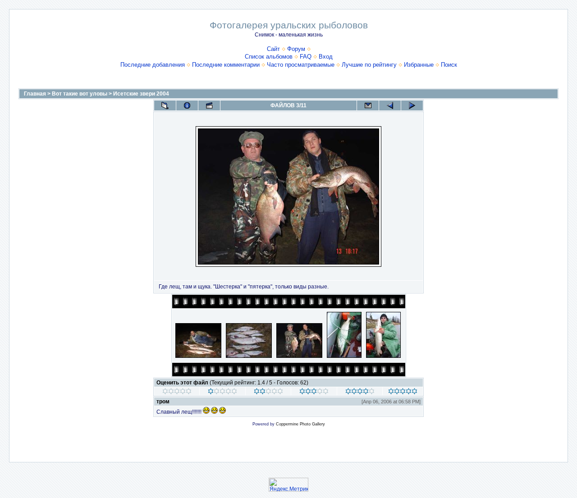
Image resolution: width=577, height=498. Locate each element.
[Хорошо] (314, 392)
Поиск (449, 64)
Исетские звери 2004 (141, 94)
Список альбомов (269, 56)
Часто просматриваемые (300, 64)
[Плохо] (222, 392)
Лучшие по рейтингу (369, 64)
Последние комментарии (226, 64)
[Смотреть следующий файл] (412, 105)
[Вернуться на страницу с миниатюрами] (165, 105)
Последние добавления (152, 64)
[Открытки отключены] (368, 105)
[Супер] (402, 392)
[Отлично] (360, 392)
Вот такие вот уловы (79, 94)
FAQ (305, 56)
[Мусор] (177, 392)
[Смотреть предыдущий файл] (390, 105)
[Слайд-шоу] (209, 105)
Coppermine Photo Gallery (300, 424)
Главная (35, 94)
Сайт (273, 49)
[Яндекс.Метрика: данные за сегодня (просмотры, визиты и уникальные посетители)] (288, 485)
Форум (296, 49)
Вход (326, 56)
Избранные (419, 64)
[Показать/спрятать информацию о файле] (187, 105)
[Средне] (268, 392)
